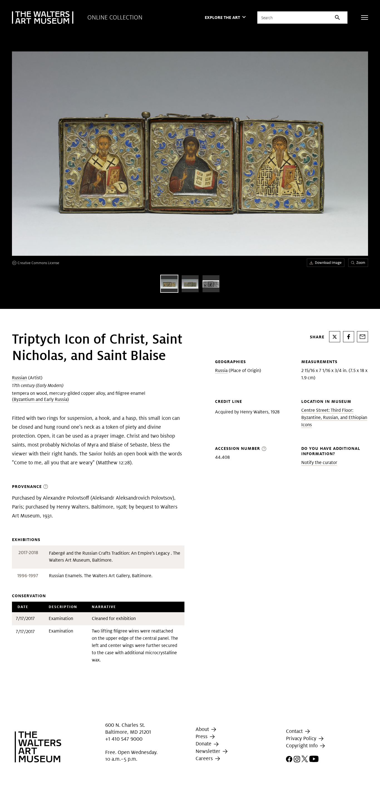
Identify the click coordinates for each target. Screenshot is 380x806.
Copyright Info (302, 745)
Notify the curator (319, 462)
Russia (221, 370)
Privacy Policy (302, 738)
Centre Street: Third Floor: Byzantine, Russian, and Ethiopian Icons (334, 417)
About (203, 729)
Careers (205, 758)
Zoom (360, 262)
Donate (204, 743)
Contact (295, 731)
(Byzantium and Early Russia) (40, 399)
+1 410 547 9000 (123, 739)
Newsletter (209, 751)
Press (202, 736)
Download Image (328, 262)
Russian (19, 378)
